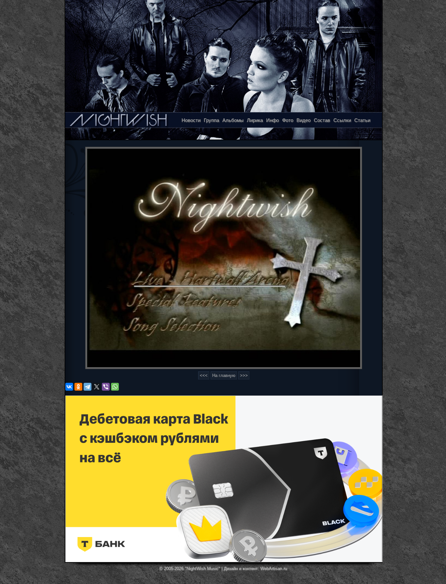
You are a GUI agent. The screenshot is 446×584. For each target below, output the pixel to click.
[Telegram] (87, 387)
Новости (191, 120)
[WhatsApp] (115, 387)
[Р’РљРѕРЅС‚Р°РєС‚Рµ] (69, 387)
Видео (303, 120)
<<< (204, 375)
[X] (97, 387)
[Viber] (106, 387)
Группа (211, 120)
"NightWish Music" (202, 568)
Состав (322, 120)
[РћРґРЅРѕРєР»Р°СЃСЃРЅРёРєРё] (78, 387)
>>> (244, 375)
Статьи (362, 120)
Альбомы (233, 120)
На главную (223, 375)
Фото (287, 120)
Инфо (272, 120)
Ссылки (342, 120)
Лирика (255, 120)
